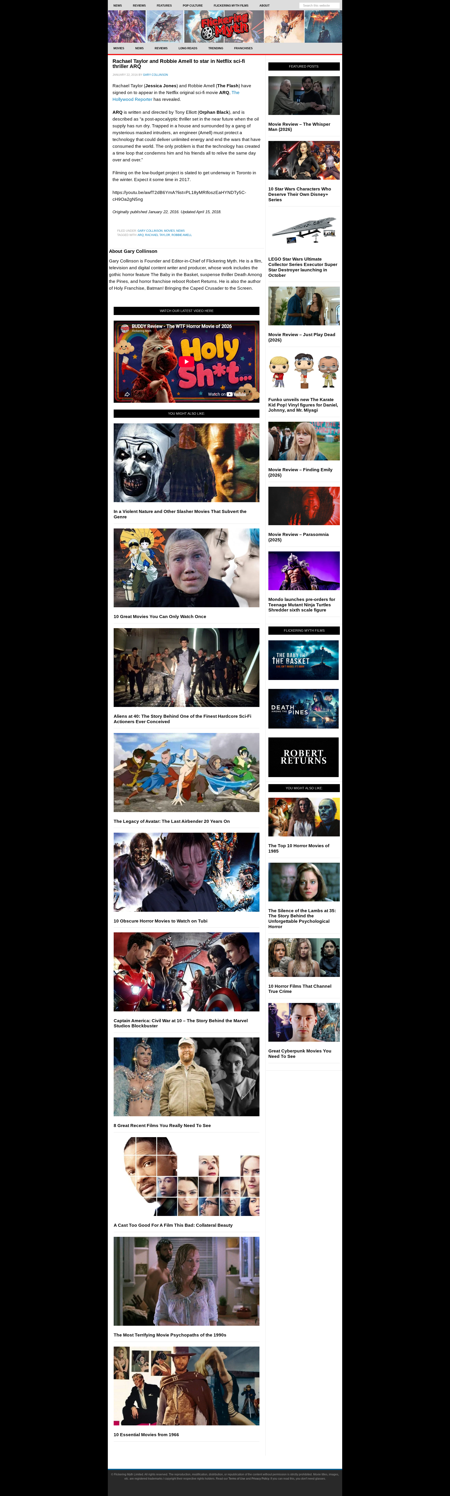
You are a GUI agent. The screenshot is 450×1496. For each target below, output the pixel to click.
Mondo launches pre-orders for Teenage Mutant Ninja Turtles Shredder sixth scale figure (301, 605)
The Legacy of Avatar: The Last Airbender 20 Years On (172, 821)
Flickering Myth (225, 26)
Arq (141, 235)
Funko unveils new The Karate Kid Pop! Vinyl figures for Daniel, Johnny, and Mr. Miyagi (303, 405)
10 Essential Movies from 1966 (146, 1434)
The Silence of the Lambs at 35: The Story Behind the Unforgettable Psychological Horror (302, 918)
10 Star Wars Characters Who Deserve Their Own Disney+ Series (299, 194)
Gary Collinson (150, 230)
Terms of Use (237, 1478)
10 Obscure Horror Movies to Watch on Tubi (160, 921)
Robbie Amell (182, 235)
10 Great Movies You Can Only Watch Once (160, 616)
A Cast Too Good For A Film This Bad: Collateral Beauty (173, 1225)
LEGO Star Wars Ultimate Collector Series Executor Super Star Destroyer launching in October (302, 267)
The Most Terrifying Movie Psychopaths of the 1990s (170, 1335)
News (180, 230)
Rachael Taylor (157, 235)
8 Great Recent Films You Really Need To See (162, 1125)
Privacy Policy (260, 1478)
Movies (169, 230)
